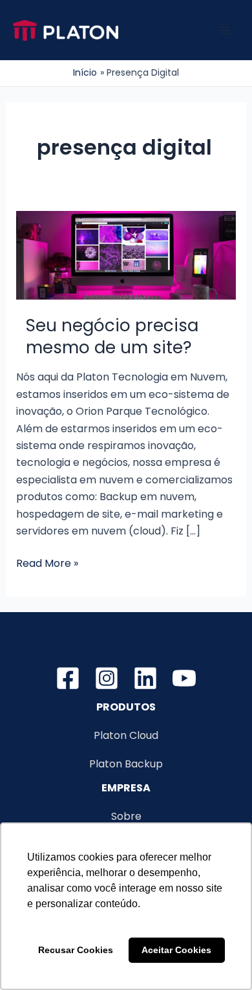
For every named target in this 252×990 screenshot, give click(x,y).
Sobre (126, 816)
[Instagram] (106, 678)
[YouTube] (184, 678)
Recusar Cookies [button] (75, 950)
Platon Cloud (126, 735)
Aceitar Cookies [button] (176, 950)
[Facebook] (68, 678)
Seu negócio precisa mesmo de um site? (112, 336)
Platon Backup (126, 763)
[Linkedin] (145, 678)
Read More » (47, 563)
